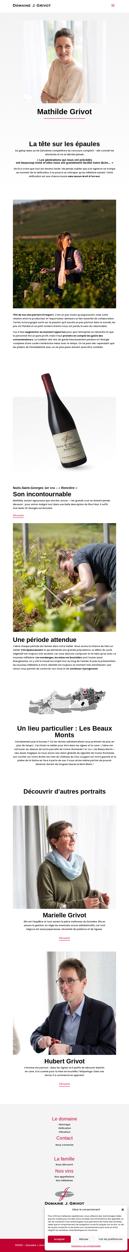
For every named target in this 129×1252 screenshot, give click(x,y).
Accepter (59, 1239)
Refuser (83, 1239)
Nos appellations (64, 1176)
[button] (122, 1209)
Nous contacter (65, 1144)
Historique (64, 1124)
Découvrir (18, 515)
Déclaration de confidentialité (86, 1246)
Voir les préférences (111, 1239)
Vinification (64, 1128)
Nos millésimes (64, 1180)
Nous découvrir (64, 1164)
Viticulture (64, 1132)
